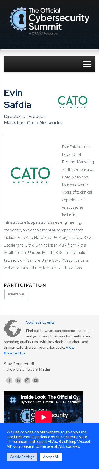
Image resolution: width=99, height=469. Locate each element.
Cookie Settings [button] (22, 457)
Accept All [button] (51, 457)
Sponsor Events (40, 322)
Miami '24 (16, 294)
